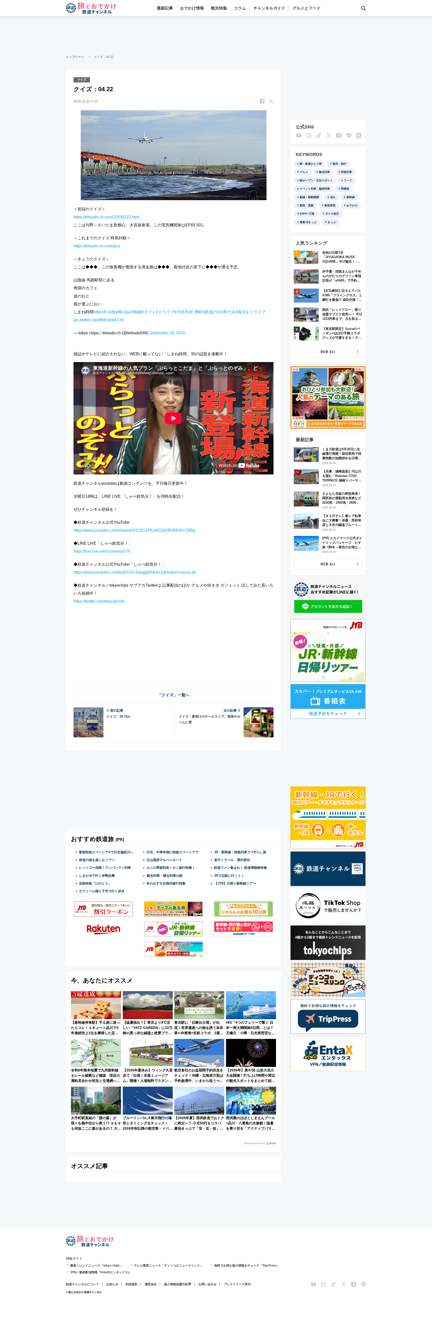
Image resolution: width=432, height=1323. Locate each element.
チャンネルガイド (269, 8)
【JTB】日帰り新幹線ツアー (235, 883)
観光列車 (324, 171)
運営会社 (151, 1284)
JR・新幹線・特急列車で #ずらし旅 (240, 852)
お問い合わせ (207, 1284)
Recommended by (254, 1143)
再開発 (345, 188)
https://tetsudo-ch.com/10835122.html (107, 217)
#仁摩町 (195, 312)
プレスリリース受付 (237, 1284)
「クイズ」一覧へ (174, 695)
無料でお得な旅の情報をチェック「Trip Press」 (247, 1265)
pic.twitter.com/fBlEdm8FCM (99, 320)
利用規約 (132, 1284)
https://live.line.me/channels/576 (102, 551)
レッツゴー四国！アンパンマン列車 (105, 868)
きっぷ (332, 222)
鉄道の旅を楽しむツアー (97, 860)
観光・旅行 (339, 163)
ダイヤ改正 (332, 213)
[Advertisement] (216, 35)
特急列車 (346, 171)
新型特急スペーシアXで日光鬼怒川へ (106, 852)
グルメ (304, 171)
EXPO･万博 (307, 213)
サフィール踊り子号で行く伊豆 (101, 891)
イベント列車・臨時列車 (315, 188)
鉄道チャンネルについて (82, 1284)
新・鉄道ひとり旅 (311, 163)
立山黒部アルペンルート (164, 860)
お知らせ (112, 1284)
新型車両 (330, 205)
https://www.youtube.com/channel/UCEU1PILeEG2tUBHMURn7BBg (134, 530)
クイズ (81, 79)
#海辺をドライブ (250, 312)
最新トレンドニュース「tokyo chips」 (96, 1265)
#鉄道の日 (212, 312)
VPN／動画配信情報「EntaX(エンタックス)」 (101, 1272)
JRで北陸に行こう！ (229, 876)
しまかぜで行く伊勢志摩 (97, 876)
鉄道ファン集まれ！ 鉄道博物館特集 (240, 868)
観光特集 (219, 8)
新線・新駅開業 (309, 197)
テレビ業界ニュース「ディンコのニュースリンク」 (168, 1265)
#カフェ (149, 312)
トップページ (75, 57)
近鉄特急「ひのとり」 (95, 883)
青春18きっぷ (308, 222)
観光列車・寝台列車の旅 (164, 876)
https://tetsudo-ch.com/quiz (97, 246)
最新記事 (165, 8)
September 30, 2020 (167, 333)
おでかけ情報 (192, 8)
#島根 (137, 312)
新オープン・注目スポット (316, 180)
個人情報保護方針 (176, 1284)
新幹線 (350, 197)
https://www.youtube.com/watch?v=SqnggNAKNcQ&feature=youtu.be (135, 572)
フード (348, 180)
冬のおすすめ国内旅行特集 (166, 883)
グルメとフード (306, 8)
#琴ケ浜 (228, 312)
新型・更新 (307, 205)
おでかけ (352, 205)
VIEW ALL (328, 351)
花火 (333, 197)
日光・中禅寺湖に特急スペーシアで (172, 852)
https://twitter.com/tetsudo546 (99, 601)
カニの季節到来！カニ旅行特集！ (170, 868)
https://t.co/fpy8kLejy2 (113, 312)
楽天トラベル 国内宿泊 (232, 860)
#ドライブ (165, 312)
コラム (240, 8)
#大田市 (181, 312)
